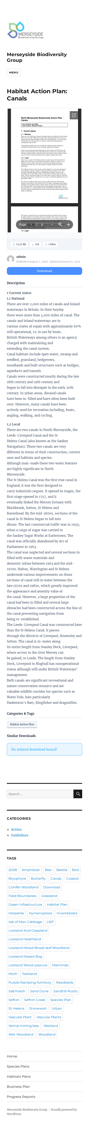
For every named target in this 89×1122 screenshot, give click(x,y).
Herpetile (16, 913)
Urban (57, 1008)
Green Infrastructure (25, 905)
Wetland (51, 1026)
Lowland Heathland (24, 939)
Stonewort (38, 1008)
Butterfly (38, 879)
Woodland (46, 1034)
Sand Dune (39, 991)
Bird (75, 870)
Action (16, 829)
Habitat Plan (57, 905)
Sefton (13, 1000)
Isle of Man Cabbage (25, 922)
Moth (12, 974)
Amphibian (31, 870)
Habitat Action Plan (22, 724)
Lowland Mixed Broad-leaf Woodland (38, 948)
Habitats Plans (19, 1076)
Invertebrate (67, 913)
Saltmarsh (16, 991)
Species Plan (60, 1000)
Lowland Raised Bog (25, 956)
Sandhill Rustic (65, 991)
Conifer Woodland (23, 887)
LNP (50, 922)
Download (44, 271)
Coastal (72, 879)
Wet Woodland (21, 1034)
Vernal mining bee (23, 1026)
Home (12, 1056)
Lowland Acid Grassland (27, 930)
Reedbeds (64, 982)
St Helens (16, 1008)
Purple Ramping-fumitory (29, 982)
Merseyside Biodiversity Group (27, 1109)
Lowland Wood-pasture (27, 965)
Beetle (61, 870)
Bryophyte (17, 879)
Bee (48, 870)
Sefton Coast (35, 1000)
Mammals (60, 965)
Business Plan (18, 1087)
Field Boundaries (22, 896)
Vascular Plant (20, 1017)
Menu (13, 72)
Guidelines (19, 835)
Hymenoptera (40, 913)
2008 (12, 870)
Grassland (49, 896)
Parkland (29, 974)
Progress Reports (21, 1097)
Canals (56, 879)
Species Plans (18, 1066)
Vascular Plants (48, 1017)
